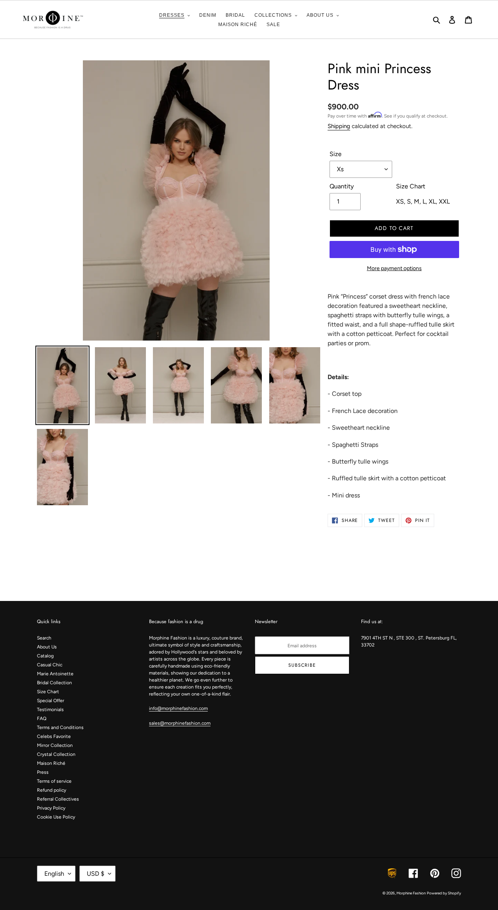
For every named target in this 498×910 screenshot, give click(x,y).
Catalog (45, 656)
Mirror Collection (55, 745)
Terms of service (54, 781)
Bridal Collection (54, 682)
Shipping (339, 126)
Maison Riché (51, 763)
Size (336, 154)
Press (43, 772)
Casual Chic (49, 665)
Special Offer (50, 700)
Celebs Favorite (54, 736)
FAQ (41, 718)
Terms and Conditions (60, 727)
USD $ (95, 873)
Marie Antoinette (55, 673)
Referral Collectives (58, 799)
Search (44, 638)
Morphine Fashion (411, 893)
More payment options (394, 268)
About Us (47, 647)
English (54, 873)
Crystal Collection (56, 754)
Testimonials (50, 709)
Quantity (342, 186)
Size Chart (48, 691)
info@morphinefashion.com (178, 708)
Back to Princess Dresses (254, 571)
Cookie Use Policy (56, 817)
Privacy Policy (51, 808)
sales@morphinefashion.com (179, 723)
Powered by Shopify (444, 893)
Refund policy (51, 790)
